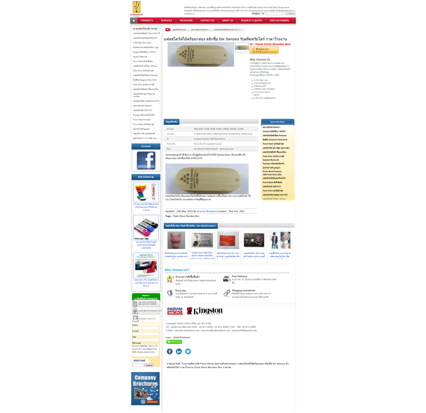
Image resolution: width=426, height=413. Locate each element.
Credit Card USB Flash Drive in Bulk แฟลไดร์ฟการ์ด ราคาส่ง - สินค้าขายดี (202, 256)
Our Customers (279, 20)
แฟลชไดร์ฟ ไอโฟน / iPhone (145, 66)
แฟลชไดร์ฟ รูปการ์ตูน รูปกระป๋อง (276, 148)
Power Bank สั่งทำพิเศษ (272, 182)
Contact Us (207, 20)
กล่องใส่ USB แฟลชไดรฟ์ (144, 133)
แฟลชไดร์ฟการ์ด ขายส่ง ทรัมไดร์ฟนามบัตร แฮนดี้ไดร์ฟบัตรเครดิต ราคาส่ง (254, 256)
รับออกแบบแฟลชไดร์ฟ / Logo (146, 47)
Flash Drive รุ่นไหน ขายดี (273, 156)
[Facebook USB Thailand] (146, 170)
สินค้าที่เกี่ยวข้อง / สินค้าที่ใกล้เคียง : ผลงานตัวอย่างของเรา (191, 226)
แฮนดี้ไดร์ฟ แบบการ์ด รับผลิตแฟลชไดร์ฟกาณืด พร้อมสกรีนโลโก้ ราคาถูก (280, 256)
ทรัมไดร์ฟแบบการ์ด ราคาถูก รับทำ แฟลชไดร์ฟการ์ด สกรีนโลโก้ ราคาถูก (227, 256)
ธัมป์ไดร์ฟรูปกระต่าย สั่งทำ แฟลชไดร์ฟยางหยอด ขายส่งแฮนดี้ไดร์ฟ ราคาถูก (176, 256)
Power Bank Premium (272, 171)
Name (135, 325)
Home (134, 20)
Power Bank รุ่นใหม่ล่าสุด (273, 144)
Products (147, 20)
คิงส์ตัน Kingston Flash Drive (275, 140)
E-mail (135, 331)
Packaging (186, 20)
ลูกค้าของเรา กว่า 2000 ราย (144, 138)
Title (134, 337)
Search (290, 13)
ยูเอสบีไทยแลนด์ (179, 30)
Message (136, 343)
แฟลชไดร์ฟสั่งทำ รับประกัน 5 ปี (146, 33)
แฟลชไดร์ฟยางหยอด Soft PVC (275, 195)
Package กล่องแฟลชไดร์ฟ (273, 164)
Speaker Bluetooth (271, 160)
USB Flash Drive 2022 (272, 175)
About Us (227, 20)
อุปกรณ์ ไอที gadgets (271, 168)
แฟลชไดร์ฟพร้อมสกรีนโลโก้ (274, 178)
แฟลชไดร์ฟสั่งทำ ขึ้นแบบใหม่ (274, 152)
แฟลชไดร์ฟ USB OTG (272, 186)
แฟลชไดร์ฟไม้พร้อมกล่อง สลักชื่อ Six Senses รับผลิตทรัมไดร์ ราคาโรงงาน (229, 30)
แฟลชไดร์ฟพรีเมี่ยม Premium (275, 135)
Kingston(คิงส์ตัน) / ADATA (274, 131)
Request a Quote (251, 20)
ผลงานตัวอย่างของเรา (200, 30)
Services (166, 20)
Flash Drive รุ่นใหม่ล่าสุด (273, 191)
